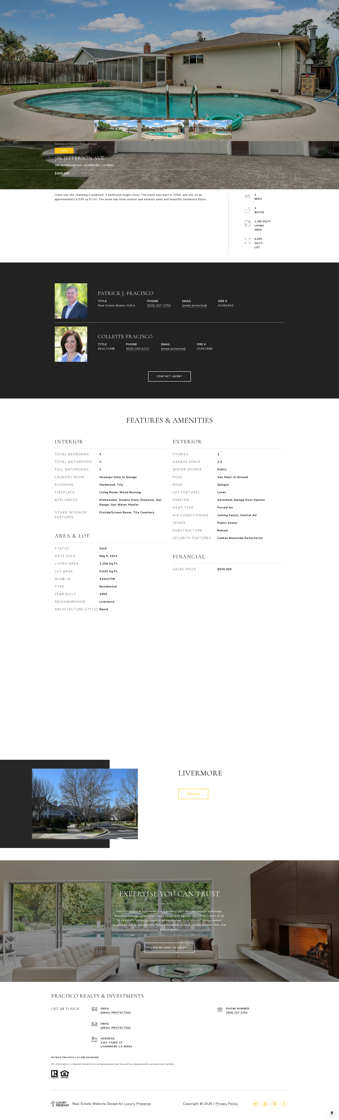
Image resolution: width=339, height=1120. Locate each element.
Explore (193, 794)
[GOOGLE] (274, 1103)
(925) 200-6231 (138, 349)
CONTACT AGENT (170, 376)
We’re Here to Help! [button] (169, 947)
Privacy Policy (227, 1104)
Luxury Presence (137, 1104)
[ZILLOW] (265, 1103)
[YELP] (284, 1103)
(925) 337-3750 (159, 305)
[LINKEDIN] (255, 1103)
